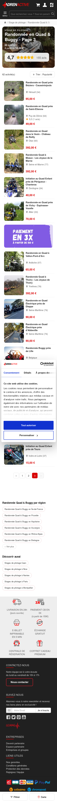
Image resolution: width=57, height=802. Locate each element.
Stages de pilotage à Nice (16, 569)
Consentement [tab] (11, 372)
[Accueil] (5, 22)
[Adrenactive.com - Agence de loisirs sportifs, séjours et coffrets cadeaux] (15, 4)
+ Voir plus (9, 546)
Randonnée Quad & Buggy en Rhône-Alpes (24, 533)
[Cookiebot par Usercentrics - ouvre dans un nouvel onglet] (41, 364)
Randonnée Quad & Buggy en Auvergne (22, 527)
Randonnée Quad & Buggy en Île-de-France (24, 509)
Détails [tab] (27, 372)
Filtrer (17, 796)
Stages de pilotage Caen (15, 562)
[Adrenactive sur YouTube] (24, 717)
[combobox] (29, 14)
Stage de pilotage (17, 22)
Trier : (44, 74)
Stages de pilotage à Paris (16, 581)
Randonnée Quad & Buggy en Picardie (21, 515)
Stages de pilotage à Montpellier (19, 587)
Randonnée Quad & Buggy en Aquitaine (22, 521)
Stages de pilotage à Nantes (17, 575)
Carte (43, 796)
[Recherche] (52, 14)
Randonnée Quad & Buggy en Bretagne (22, 540)
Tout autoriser (28, 425)
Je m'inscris (43, 710)
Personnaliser (26, 435)
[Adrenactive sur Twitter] (13, 717)
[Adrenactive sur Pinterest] (18, 717)
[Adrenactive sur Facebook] (8, 717)
